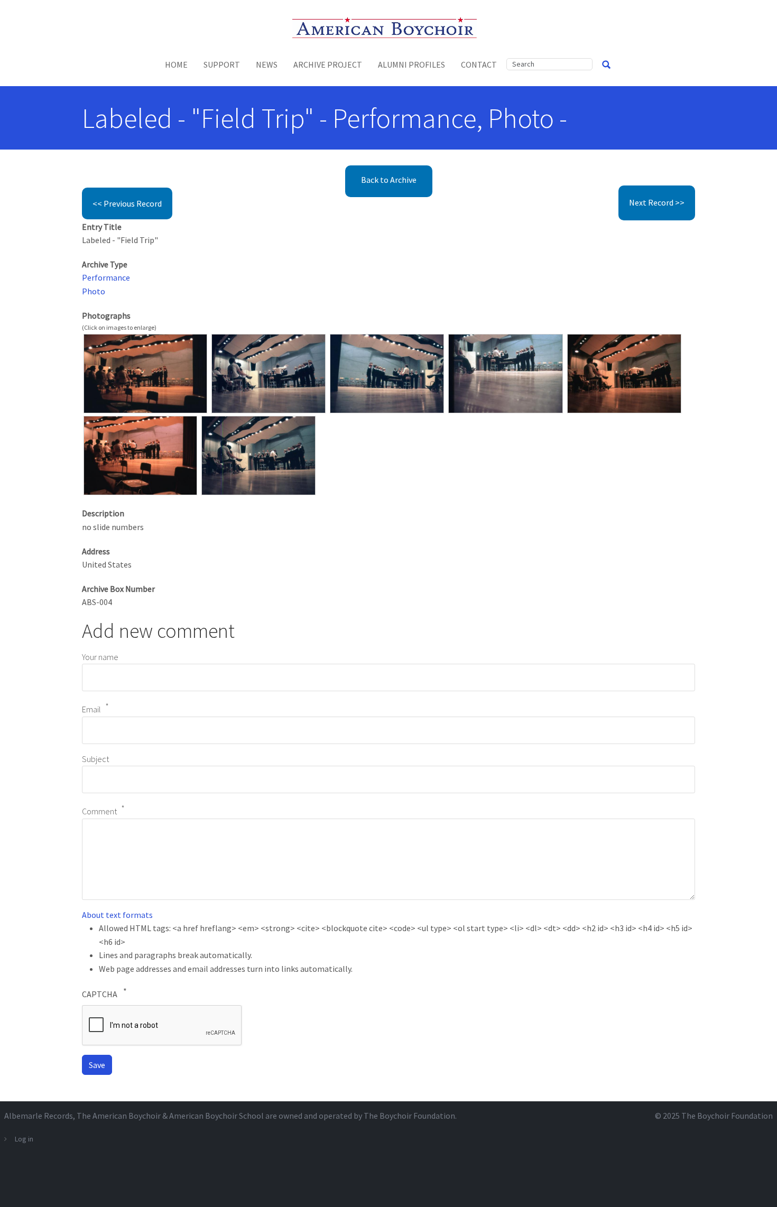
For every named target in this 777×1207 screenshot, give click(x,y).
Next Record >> (656, 202)
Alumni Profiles (411, 64)
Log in (24, 1139)
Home (176, 64)
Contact (479, 64)
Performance (106, 277)
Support (222, 64)
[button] (145, 372)
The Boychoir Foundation (727, 1115)
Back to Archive (389, 179)
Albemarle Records (38, 1115)
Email (91, 709)
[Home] (388, 26)
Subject (95, 759)
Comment (99, 811)
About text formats (117, 914)
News (267, 64)
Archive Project (327, 64)
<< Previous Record (127, 203)
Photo (93, 291)
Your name (100, 657)
